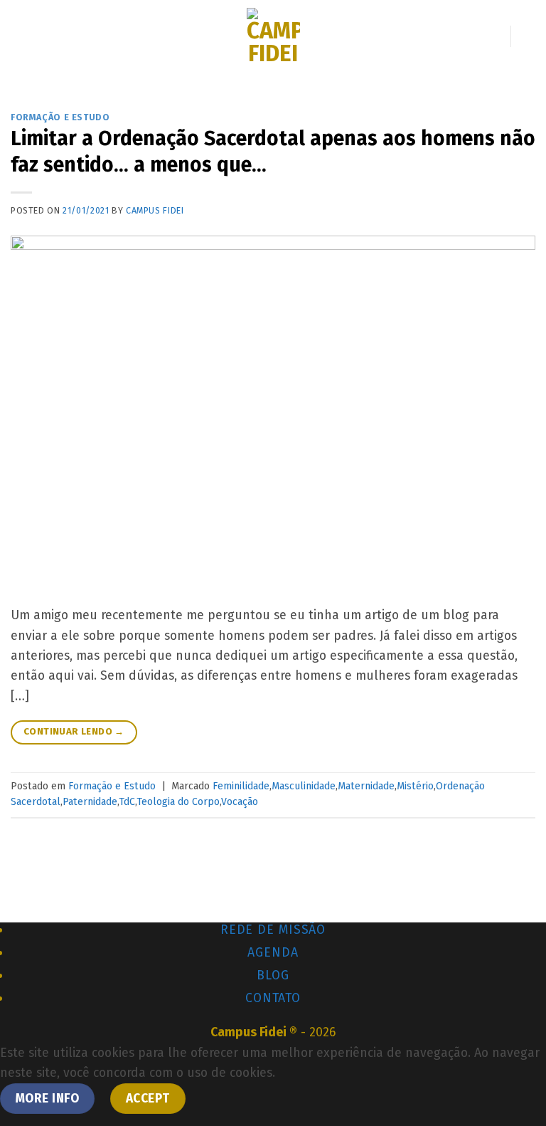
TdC (127, 802)
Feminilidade (241, 786)
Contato (273, 998)
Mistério (415, 786)
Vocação (239, 802)
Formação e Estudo (60, 117)
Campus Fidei (154, 210)
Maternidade (366, 786)
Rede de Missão (273, 929)
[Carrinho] (528, 36)
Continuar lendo (73, 731)
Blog (273, 975)
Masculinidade (304, 786)
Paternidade (90, 802)
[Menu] (20, 35)
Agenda (272, 952)
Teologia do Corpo (178, 802)
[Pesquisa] (494, 36)
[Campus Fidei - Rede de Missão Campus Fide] (273, 36)
